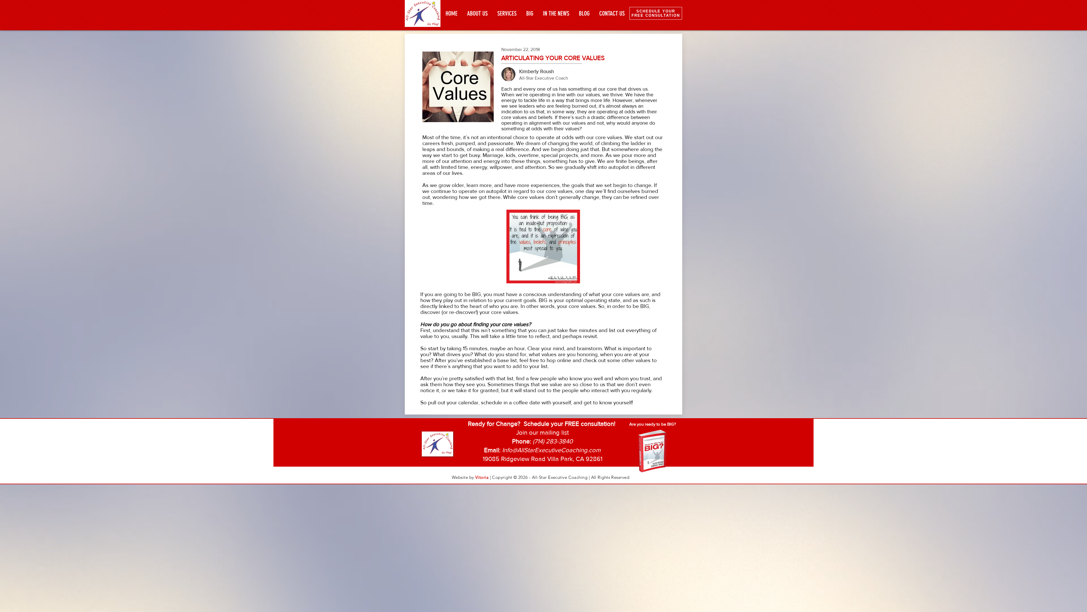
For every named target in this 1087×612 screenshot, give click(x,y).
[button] (542, 433)
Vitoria (482, 477)
